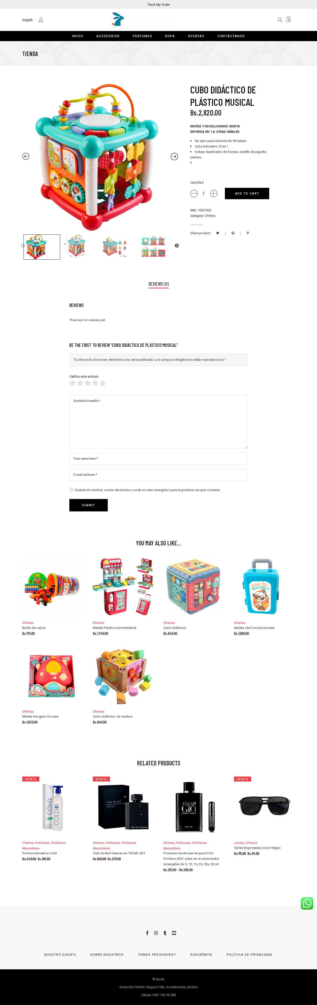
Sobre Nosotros (107, 954)
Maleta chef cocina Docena (254, 627)
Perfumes (42, 842)
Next (176, 245)
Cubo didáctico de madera (112, 716)
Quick (160, 979)
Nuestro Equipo (60, 954)
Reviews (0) (159, 284)
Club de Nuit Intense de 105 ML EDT (119, 853)
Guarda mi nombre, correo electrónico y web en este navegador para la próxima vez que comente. (147, 490)
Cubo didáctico (174, 627)
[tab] (158, 284)
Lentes (239, 842)
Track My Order (158, 4)
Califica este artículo (84, 376)
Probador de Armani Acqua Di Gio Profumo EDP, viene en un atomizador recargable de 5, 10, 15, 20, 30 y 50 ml (191, 858)
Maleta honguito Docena (40, 716)
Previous (23, 245)
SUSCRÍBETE (201, 954)
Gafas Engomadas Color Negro (257, 847)
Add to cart (247, 193)
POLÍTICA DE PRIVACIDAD (250, 954)
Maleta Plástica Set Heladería (114, 627)
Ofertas (210, 215)
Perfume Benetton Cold (39, 853)
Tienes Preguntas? (157, 954)
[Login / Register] (41, 19)
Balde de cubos (34, 627)
